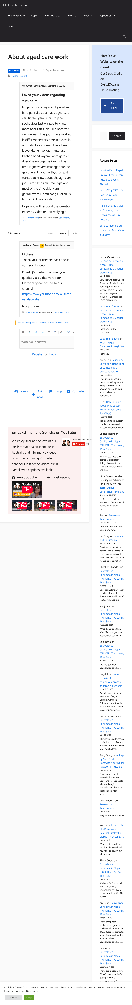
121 (42, 245)
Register (37, 354)
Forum (9, 26)
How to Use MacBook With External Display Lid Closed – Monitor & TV (112, 831)
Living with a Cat (52, 16)
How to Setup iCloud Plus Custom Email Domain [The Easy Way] (110, 408)
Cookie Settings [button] (13, 997)
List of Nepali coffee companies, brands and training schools (111, 680)
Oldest (51, 233)
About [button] (86, 16)
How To (72, 16)
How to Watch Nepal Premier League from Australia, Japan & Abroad (111, 177)
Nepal (34, 16)
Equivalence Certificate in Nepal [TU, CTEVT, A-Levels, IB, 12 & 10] (112, 443)
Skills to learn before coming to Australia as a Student (112, 230)
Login (53, 354)
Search (116, 136)
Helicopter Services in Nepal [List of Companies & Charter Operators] (111, 267)
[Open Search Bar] (124, 36)
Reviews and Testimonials (111, 517)
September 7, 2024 (62, 312)
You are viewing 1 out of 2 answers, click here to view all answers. (44, 322)
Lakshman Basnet (109, 306)
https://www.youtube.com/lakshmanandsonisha (46, 296)
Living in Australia (15, 16)
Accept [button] (29, 997)
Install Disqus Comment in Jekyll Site (112, 344)
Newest (63, 233)
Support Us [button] (105, 16)
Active (75, 233)
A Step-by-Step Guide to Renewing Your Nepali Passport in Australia (111, 213)
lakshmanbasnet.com (16, 5)
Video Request (20, 76)
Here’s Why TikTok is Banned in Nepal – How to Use (111, 195)
